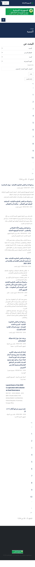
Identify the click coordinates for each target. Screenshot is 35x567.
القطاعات (32, 28)
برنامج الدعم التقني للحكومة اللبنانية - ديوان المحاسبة (17, 185)
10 (33, 157)
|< (33, 83)
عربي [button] (14, 2)
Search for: (30, 65)
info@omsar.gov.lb (18, 539)
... (33, 162)
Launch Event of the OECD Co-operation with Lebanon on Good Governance (15, 387)
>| (32, 173)
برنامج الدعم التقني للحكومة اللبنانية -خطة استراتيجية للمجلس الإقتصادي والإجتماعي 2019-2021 (18, 260)
